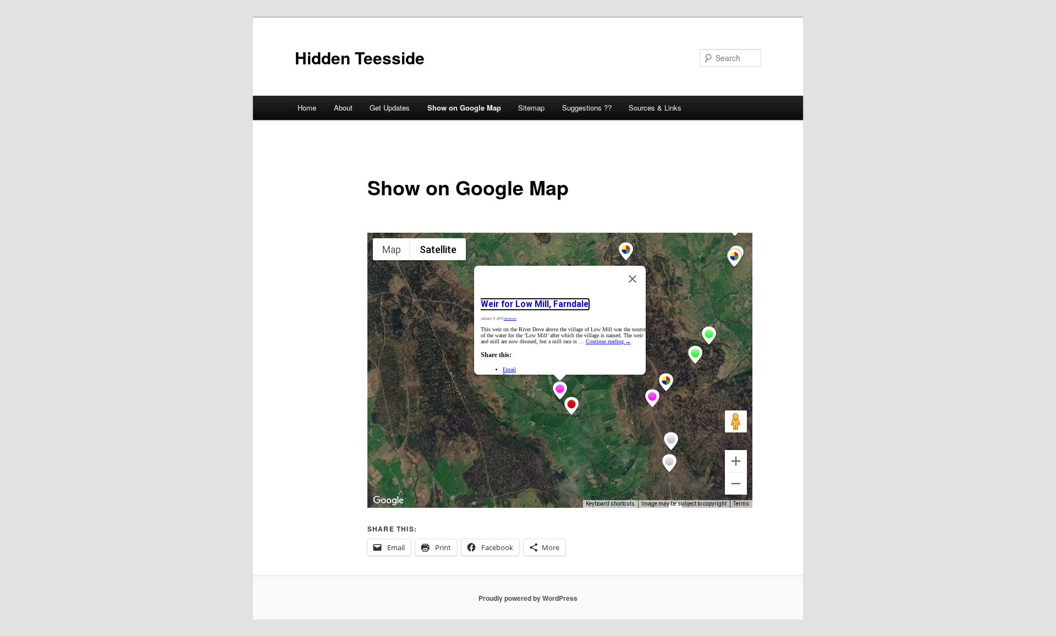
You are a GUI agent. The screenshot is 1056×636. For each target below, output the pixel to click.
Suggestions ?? (587, 107)
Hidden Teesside (360, 57)
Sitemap (531, 107)
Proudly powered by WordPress (528, 598)
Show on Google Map (464, 107)
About (343, 107)
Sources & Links (655, 107)
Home (307, 107)
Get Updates (390, 107)
